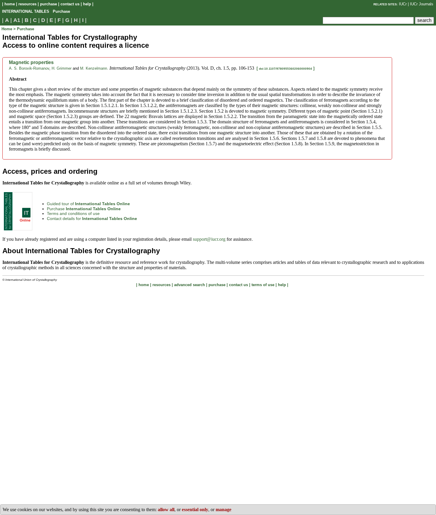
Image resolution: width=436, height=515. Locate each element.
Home (7, 29)
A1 (16, 20)
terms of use (263, 285)
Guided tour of (88, 203)
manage (223, 509)
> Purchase (23, 29)
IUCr (403, 4)
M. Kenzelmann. (94, 68)
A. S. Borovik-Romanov (29, 68)
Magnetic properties (31, 62)
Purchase (84, 208)
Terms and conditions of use (73, 213)
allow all (166, 509)
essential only (195, 509)
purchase (48, 4)
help (87, 4)
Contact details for (92, 218)
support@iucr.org (209, 239)
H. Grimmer (61, 68)
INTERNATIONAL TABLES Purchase (36, 11)
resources (27, 4)
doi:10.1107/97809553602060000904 (285, 68)
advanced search (189, 285)
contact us (70, 4)
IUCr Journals (421, 4)
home (9, 4)
